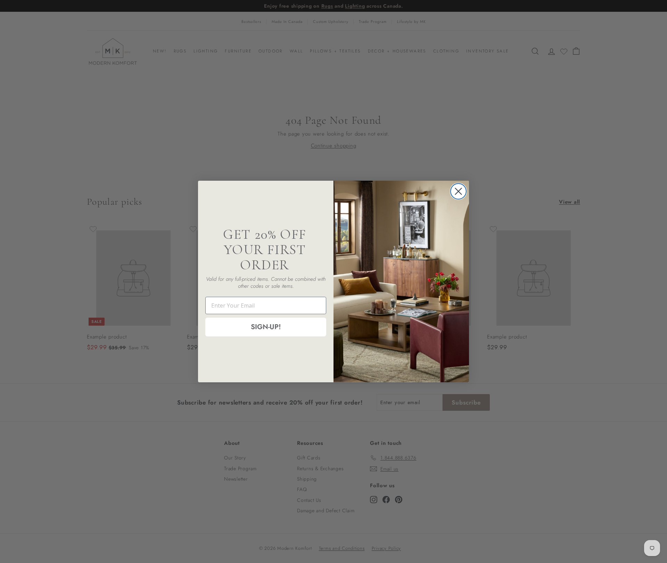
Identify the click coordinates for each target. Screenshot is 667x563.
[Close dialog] (458, 191)
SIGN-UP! (266, 327)
